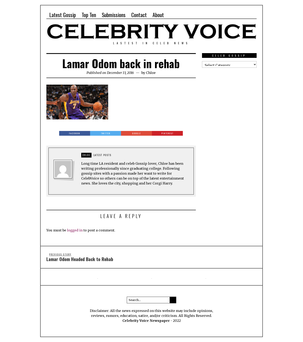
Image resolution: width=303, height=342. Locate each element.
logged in (75, 230)
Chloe (151, 73)
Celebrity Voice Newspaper (146, 321)
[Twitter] (232, 15)
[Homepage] (239, 15)
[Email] (246, 15)
